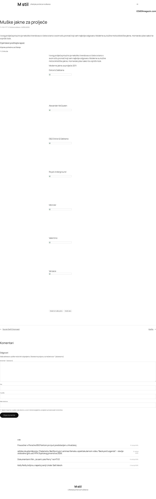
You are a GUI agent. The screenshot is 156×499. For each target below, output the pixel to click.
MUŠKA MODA (25, 27)
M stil (23, 4)
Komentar (6, 361)
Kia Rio (151, 329)
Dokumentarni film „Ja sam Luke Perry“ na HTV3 (39, 459)
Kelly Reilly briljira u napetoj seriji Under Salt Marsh (40, 465)
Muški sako (68, 311)
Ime (1, 384)
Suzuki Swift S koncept (11, 329)
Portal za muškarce (14, 27)
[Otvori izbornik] (137, 4)
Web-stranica (4, 401)
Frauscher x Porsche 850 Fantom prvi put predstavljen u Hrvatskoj (47, 445)
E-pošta (2, 393)
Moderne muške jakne (56, 311)
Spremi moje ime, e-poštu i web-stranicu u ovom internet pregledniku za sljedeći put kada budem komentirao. (32, 410)
